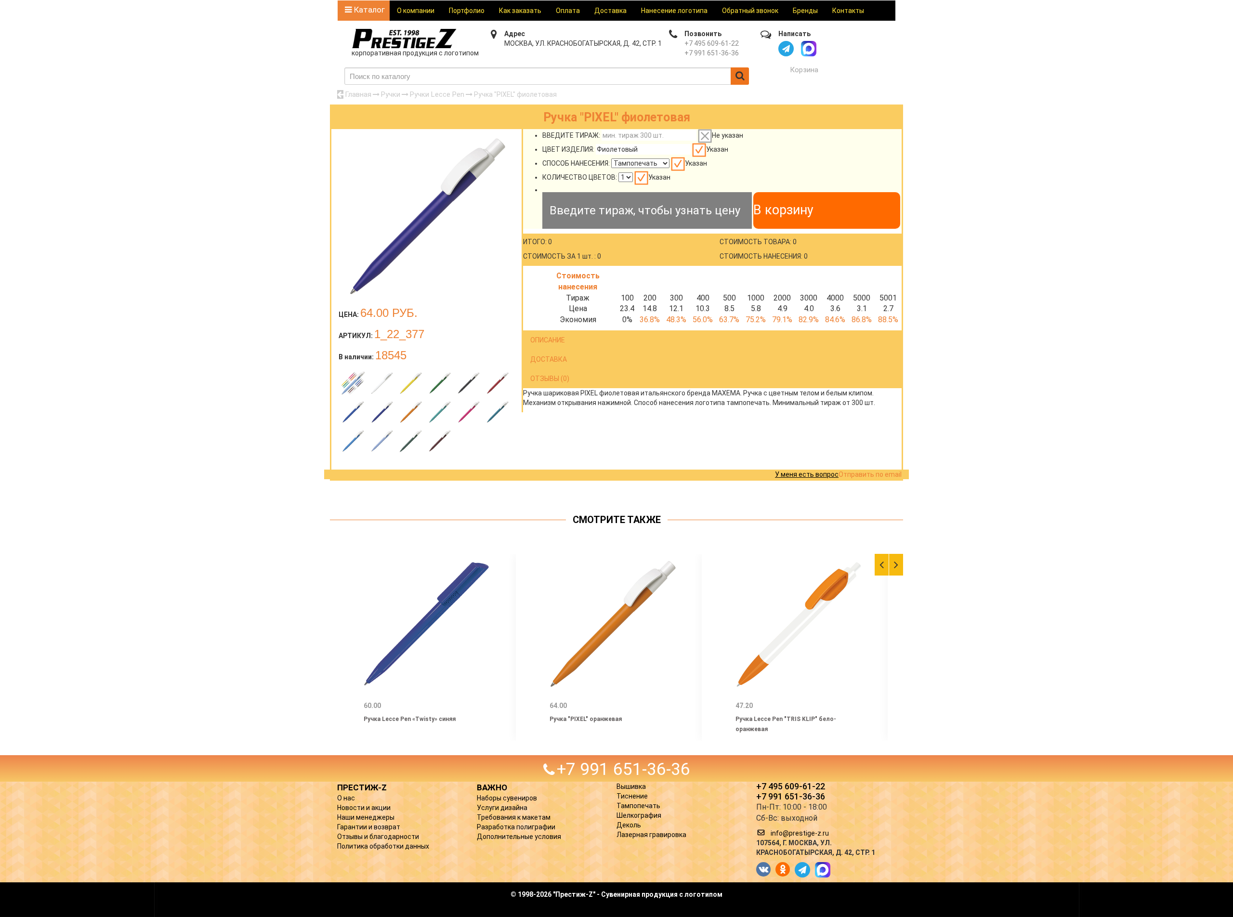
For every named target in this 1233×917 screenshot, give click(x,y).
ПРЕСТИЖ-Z (362, 787)
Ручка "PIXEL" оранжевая (586, 719)
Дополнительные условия (519, 836)
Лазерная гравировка (651, 834)
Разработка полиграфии (516, 827)
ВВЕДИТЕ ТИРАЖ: (571, 135)
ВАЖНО (492, 787)
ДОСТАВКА (548, 359)
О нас (346, 798)
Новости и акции (364, 808)
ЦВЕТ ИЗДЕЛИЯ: (568, 149)
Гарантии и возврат (368, 827)
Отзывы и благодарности (378, 836)
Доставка (610, 10)
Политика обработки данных (383, 846)
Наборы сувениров (507, 798)
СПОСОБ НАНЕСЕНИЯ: (576, 163)
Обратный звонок (750, 10)
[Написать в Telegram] (786, 48)
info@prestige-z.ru (800, 833)
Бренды (805, 10)
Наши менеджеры (365, 817)
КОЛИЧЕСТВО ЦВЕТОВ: (579, 177)
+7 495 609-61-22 (711, 43)
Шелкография (638, 815)
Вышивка (631, 786)
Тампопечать (638, 806)
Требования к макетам (514, 817)
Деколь (628, 825)
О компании (415, 10)
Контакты (848, 10)
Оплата (568, 10)
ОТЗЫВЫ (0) (549, 378)
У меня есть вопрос (807, 474)
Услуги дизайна (502, 808)
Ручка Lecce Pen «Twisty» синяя (410, 719)
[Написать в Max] (808, 48)
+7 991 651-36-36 (711, 53)
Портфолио (467, 10)
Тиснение (632, 796)
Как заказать (520, 10)
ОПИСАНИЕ (547, 340)
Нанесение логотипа (674, 10)
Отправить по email (870, 474)
